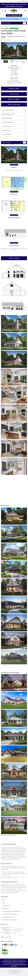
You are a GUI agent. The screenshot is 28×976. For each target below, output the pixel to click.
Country (8, 26)
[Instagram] (23, 1)
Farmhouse (12, 26)
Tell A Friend (15, 99)
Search (4, 903)
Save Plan (14, 94)
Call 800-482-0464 (14, 15)
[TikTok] (26, 1)
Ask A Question (14, 104)
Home (3, 18)
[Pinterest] (18, 1)
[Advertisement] (14, 491)
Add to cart (14, 88)
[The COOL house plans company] (5, 951)
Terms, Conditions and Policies (9, 914)
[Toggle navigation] (24, 23)
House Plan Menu (6, 23)
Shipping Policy (5, 908)
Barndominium (4, 26)
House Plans (9, 18)
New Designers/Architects (8, 917)
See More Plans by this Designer (8, 835)
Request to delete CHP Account (9, 919)
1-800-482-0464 (7, 932)
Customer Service (6, 905)
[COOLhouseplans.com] (14, 10)
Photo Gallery (14, 258)
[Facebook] (21, 1)
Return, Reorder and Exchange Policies (11, 911)
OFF (10, 40)
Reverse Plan (14, 164)
